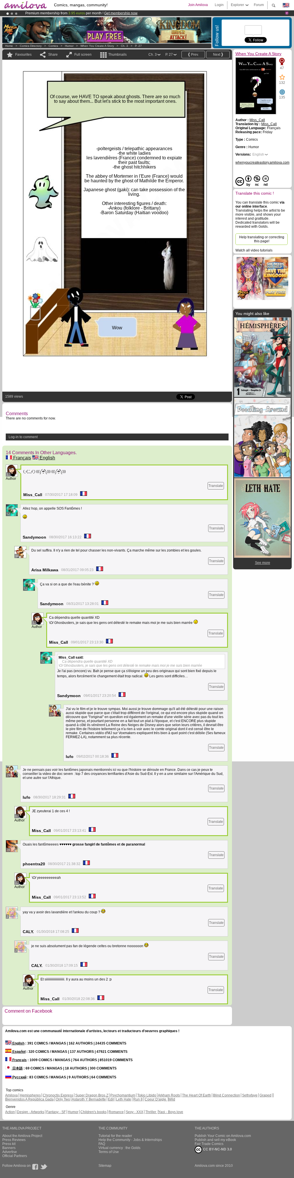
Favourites (23, 55)
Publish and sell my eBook (215, 1140)
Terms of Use (108, 1152)
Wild (171, 1099)
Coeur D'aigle (156, 1099)
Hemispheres (30, 1095)
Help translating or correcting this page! (261, 239)
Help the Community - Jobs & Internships (130, 1140)
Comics (53, 45)
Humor (69, 45)
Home (9, 45)
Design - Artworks (30, 1112)
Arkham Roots (169, 1095)
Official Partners (14, 1156)
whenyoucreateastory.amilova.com (262, 162)
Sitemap (104, 1166)
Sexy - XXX (134, 1112)
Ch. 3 (124, 45)
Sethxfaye (250, 1095)
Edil (111, 1099)
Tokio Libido (146, 1095)
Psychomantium (122, 1095)
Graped (265, 1095)
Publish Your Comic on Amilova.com (223, 1136)
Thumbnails (117, 55)
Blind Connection (226, 1095)
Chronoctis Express (58, 1095)
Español (18, 1052)
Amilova (11, 1095)
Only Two (63, 1099)
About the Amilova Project (22, 1136)
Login (219, 5)
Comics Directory (31, 45)
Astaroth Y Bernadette (89, 1099)
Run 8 (138, 1099)
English (46, 457)
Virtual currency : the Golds (119, 1148)
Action (10, 1112)
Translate (215, 486)
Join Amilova (198, 5)
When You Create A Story (97, 45)
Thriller (151, 1112)
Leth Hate (123, 1099)
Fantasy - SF (56, 1112)
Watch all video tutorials (253, 250)
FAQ (101, 1144)
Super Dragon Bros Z (91, 1095)
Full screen (83, 55)
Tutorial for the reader (115, 1136)
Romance (116, 1112)
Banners (9, 1148)
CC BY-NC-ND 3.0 (217, 1149)
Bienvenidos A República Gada (29, 1099)
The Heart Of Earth (196, 1095)
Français (21, 457)
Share (53, 55)
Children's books (93, 1112)
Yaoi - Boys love (170, 1112)
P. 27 (138, 45)
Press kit (9, 1144)
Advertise (9, 1152)
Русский (18, 1077)
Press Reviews (14, 1140)
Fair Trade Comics (209, 1144)
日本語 (17, 1068)
